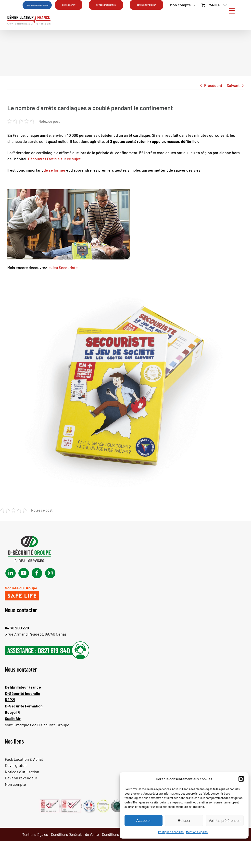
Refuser (184, 820)
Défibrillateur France (23, 687)
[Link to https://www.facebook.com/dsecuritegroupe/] (37, 573)
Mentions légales (197, 832)
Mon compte (15, 784)
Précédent (213, 85)
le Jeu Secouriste (63, 267)
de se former (54, 170)
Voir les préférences (224, 820)
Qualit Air (13, 718)
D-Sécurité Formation (24, 706)
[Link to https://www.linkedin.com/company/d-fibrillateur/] (10, 573)
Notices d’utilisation (22, 771)
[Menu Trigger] (231, 10)
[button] (241, 778)
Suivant (233, 85)
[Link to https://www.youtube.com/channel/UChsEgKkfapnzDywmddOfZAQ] (23, 573)
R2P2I (10, 699)
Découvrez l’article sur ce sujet (54, 158)
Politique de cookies (171, 832)
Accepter (143, 820)
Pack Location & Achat (24, 759)
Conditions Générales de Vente (75, 834)
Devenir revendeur (21, 777)
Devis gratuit (16, 765)
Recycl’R (12, 712)
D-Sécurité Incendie (22, 693)
